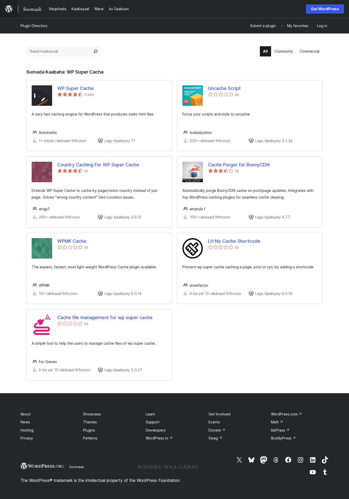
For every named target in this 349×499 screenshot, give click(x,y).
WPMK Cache (71, 241)
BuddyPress (283, 438)
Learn (150, 414)
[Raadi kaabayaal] (95, 51)
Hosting (26, 430)
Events (214, 422)
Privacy (26, 438)
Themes (90, 422)
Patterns (90, 438)
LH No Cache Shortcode (234, 241)
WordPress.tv (159, 438)
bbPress (280, 430)
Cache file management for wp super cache (105, 317)
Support (152, 422)
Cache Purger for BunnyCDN (239, 164)
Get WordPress (325, 9)
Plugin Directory (34, 26)
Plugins (89, 430)
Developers (156, 430)
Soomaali (76, 467)
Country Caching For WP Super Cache (98, 164)
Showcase (92, 414)
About (25, 414)
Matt (277, 422)
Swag (215, 438)
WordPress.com (286, 414)
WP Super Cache (75, 88)
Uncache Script (224, 88)
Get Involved (219, 414)
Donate (216, 430)
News (25, 422)
